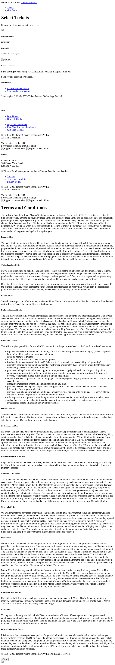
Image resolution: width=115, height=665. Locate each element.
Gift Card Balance (15, 130)
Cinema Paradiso (29, 2)
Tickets (10, 7)
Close (4, 659)
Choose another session (18, 88)
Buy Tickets (13, 116)
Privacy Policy (14, 181)
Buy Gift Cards (14, 119)
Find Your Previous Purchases (21, 127)
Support (11, 176)
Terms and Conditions (17, 179)
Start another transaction (18, 91)
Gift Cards (12, 10)
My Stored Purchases (17, 124)
